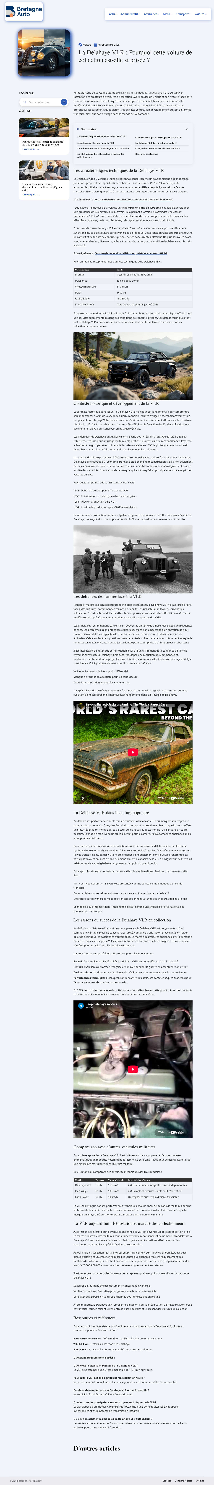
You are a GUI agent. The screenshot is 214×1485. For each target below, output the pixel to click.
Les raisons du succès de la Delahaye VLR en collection (103, 148)
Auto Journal (79, 1349)
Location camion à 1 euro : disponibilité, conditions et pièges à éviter (42, 187)
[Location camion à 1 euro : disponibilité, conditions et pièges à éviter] (44, 170)
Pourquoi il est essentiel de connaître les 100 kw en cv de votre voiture (42, 143)
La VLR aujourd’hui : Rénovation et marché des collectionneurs (100, 155)
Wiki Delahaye (80, 1344)
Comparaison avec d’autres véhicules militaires (157, 148)
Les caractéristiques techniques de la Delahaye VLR (101, 136)
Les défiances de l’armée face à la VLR (95, 142)
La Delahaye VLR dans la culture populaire (155, 142)
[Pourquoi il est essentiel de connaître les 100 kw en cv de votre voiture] (44, 127)
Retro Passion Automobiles (87, 1338)
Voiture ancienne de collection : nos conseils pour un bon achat (133, 199)
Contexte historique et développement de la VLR (158, 137)
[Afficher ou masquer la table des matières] (142, 129)
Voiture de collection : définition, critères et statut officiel (131, 253)
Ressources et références (146, 153)
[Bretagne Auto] (24, 11)
